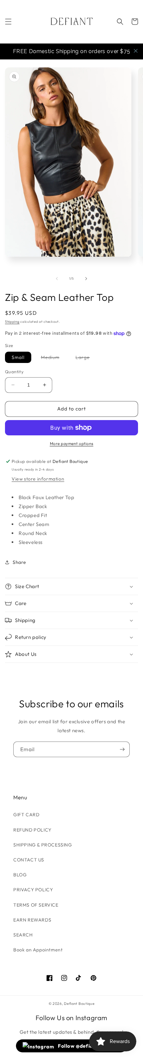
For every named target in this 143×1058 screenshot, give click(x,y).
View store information (38, 479)
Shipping (12, 321)
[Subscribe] (122, 749)
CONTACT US (28, 860)
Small (18, 357)
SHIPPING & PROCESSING (42, 845)
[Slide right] (86, 278)
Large (85, 358)
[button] (8, 21)
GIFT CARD (26, 815)
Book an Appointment (38, 950)
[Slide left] (57, 278)
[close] (136, 51)
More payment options (71, 443)
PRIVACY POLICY (33, 890)
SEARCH (23, 935)
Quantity (14, 371)
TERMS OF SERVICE (36, 905)
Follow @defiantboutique (88, 1046)
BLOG (20, 875)
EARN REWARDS (32, 920)
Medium (53, 358)
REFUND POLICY (32, 830)
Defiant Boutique (79, 1003)
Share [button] (19, 562)
